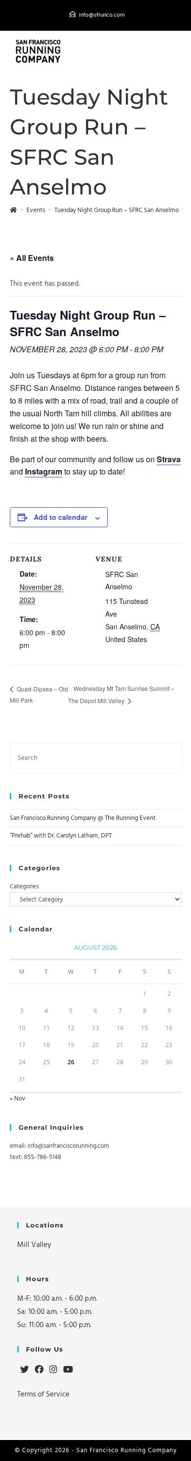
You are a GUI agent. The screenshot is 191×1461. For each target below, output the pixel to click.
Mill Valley (34, 1245)
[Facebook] (39, 1370)
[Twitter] (24, 1370)
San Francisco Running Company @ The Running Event (83, 818)
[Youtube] (68, 1370)
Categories (24, 886)
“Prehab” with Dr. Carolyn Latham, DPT (61, 835)
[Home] (13, 210)
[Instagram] (53, 1370)
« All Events (32, 257)
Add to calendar (60, 517)
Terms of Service (43, 1394)
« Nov (17, 1098)
